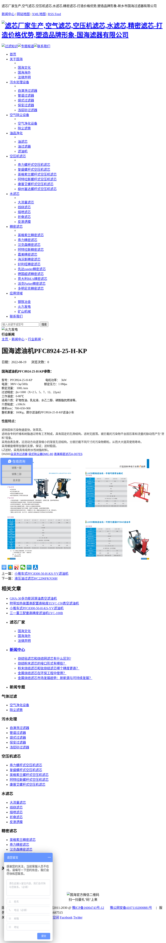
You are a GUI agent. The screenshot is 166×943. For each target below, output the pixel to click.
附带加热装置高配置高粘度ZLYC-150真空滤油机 (44, 603)
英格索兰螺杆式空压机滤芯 (37, 174)
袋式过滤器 (26, 100)
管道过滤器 (26, 95)
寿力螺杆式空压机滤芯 (34, 164)
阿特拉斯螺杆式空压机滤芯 (37, 179)
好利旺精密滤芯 (29, 264)
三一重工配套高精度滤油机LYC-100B (36, 613)
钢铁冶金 (24, 302)
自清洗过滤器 (27, 90)
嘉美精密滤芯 (27, 254)
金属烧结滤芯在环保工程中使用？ (42, 673)
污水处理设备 (19, 82)
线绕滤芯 (24, 207)
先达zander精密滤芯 (32, 269)
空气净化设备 (27, 123)
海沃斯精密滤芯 (29, 259)
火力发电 (24, 306)
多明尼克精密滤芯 (31, 288)
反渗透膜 (24, 221)
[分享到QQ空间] (10, 567)
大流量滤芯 (26, 202)
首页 (13, 54)
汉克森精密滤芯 (29, 245)
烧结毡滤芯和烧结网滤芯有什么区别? (44, 658)
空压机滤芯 (18, 156)
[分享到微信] (23, 567)
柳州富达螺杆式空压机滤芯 (37, 189)
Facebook (66, 917)
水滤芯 (14, 194)
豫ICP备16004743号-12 (88, 907)
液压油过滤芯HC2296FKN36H (36, 578)
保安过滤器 (26, 105)
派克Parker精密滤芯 (32, 283)
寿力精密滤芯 (27, 240)
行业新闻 (34, 339)
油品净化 (16, 133)
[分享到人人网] (35, 567)
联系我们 (16, 316)
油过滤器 (24, 146)
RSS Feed (54, 14)
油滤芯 (23, 141)
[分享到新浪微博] (16, 567)
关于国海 (16, 59)
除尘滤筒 (24, 128)
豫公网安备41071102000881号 (131, 907)
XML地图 (39, 14)
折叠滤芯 (24, 217)
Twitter (77, 917)
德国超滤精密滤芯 (31, 274)
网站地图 (23, 14)
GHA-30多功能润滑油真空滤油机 (33, 598)
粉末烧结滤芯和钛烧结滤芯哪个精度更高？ (48, 668)
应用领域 (16, 293)
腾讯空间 (52, 917)
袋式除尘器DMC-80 (40, 454)
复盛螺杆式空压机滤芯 (34, 169)
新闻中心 (8, 14)
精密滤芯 (16, 226)
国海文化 (24, 67)
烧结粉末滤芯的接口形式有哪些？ (42, 663)
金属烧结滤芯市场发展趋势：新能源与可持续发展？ (55, 678)
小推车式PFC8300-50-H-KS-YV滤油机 (41, 573)
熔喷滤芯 (24, 212)
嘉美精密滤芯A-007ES (68, 454)
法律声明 (24, 77)
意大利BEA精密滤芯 (32, 278)
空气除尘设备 (19, 115)
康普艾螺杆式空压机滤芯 (35, 184)
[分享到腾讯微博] (29, 567)
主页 (5, 339)
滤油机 (23, 151)
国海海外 (24, 72)
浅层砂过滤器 (27, 110)
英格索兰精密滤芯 (31, 235)
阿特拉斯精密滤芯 (31, 249)
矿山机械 (24, 311)
